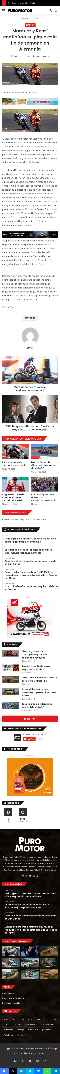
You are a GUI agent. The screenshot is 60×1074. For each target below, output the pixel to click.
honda (18, 1024)
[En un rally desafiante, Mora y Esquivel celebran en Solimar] (49, 963)
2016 (14, 1019)
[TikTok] (37, 876)
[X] (26, 876)
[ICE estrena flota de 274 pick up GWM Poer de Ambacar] (30, 963)
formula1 (7, 1024)
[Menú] (3, 11)
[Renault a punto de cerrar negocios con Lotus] (10, 668)
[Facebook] (22, 876)
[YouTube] (30, 876)
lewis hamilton (31, 1024)
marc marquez (47, 1024)
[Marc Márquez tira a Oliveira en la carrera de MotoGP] (44, 451)
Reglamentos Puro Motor (13, 998)
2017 (22, 1019)
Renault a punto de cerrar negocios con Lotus (36, 668)
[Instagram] (34, 876)
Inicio (26, 18)
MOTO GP (34, 18)
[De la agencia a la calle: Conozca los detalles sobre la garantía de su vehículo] (11, 951)
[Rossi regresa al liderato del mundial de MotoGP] (10, 705)
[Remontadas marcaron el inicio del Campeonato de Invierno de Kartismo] (30, 974)
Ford (54, 1019)
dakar (39, 1019)
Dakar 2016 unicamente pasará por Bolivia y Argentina (39, 679)
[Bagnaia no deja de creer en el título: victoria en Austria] (15, 484)
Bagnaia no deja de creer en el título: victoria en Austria (13, 497)
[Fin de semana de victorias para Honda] (15, 451)
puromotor (47, 1030)
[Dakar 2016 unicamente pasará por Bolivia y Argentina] (10, 679)
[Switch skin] (50, 11)
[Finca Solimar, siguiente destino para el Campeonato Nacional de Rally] (49, 974)
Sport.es (14, 307)
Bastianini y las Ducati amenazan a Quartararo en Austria (43, 497)
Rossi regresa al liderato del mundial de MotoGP (37, 705)
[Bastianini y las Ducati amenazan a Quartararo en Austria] (44, 484)
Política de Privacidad (11, 1003)
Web (15, 56)
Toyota (20, 1035)
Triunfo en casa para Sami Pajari (22, 3)
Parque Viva (33, 1030)
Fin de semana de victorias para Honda (14, 464)
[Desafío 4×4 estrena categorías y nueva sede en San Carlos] (49, 951)
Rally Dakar (8, 1035)
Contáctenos (8, 993)
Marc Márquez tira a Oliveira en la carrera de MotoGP (43, 465)
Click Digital (41, 1053)
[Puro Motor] (20, 10)
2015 (6, 1019)
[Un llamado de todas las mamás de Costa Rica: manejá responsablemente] (30, 951)
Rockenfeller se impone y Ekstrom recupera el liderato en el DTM (39, 692)
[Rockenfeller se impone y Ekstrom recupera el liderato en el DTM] (10, 691)
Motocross (8, 1030)
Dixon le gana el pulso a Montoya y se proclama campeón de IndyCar (35, 654)
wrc (28, 1035)
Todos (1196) (30, 718)
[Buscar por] (56, 11)
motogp (30, 317)
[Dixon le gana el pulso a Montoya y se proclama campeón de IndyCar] (10, 653)
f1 (46, 1019)
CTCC (30, 1019)
